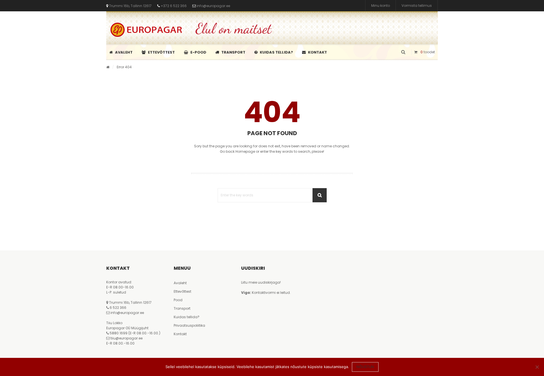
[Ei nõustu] (537, 367)
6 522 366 (118, 307)
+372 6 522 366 (173, 5)
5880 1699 (119, 333)
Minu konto (380, 5)
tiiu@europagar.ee (126, 338)
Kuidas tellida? (276, 52)
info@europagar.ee (213, 5)
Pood (178, 300)
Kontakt (317, 52)
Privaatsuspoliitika (189, 325)
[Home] (107, 67)
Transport (233, 52)
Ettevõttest (161, 52)
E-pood (198, 52)
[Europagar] (146, 30)
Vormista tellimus (416, 5)
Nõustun (365, 366)
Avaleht (124, 52)
